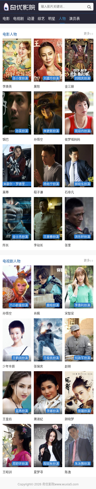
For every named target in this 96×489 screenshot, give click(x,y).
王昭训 (7, 472)
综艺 (41, 18)
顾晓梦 (69, 419)
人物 (62, 18)
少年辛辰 (9, 366)
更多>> (88, 33)
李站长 (38, 245)
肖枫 (37, 313)
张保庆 (38, 366)
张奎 (68, 245)
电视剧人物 (11, 260)
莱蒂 (6, 192)
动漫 (30, 18)
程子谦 (38, 192)
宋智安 (69, 313)
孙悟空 (38, 139)
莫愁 (37, 86)
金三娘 (69, 86)
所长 (6, 245)
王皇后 (7, 419)
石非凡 (69, 192)
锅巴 (6, 139)
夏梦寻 (38, 472)
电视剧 (18, 18)
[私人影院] (19, 7)
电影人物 (10, 34)
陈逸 (68, 472)
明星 (51, 18)
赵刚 (68, 366)
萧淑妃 (38, 419)
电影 (6, 18)
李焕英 (7, 86)
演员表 (74, 18)
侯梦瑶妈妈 (72, 139)
